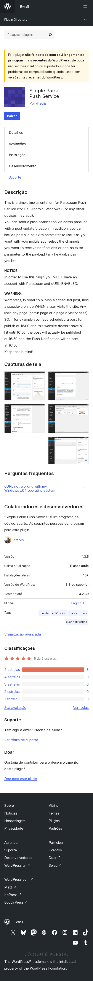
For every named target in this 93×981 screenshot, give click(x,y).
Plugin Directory (15, 19)
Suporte (15, 177)
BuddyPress (16, 902)
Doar (55, 857)
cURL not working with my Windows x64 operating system (29, 488)
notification (59, 613)
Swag (55, 865)
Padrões (55, 828)
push (84, 613)
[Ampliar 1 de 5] (39, 377)
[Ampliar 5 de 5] (83, 442)
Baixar (12, 116)
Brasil (18, 922)
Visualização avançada (22, 634)
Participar (56, 842)
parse (73, 613)
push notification (76, 621)
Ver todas (81, 707)
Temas (54, 813)
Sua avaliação (15, 707)
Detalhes (16, 132)
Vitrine (54, 805)
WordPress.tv (17, 865)
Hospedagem (15, 821)
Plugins (54, 821)
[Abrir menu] (86, 6)
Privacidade (13, 828)
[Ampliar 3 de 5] (83, 377)
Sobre (9, 805)
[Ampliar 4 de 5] (83, 410)
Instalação (17, 155)
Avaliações (17, 144)
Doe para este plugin (20, 779)
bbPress (13, 895)
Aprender (11, 842)
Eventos (55, 850)
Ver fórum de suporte (21, 740)
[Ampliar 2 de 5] (39, 410)
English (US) (80, 603)
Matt (10, 887)
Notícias (10, 813)
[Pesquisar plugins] (50, 34)
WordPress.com (19, 879)
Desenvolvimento (23, 166)
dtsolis (41, 103)
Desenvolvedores (18, 857)
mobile (44, 613)
